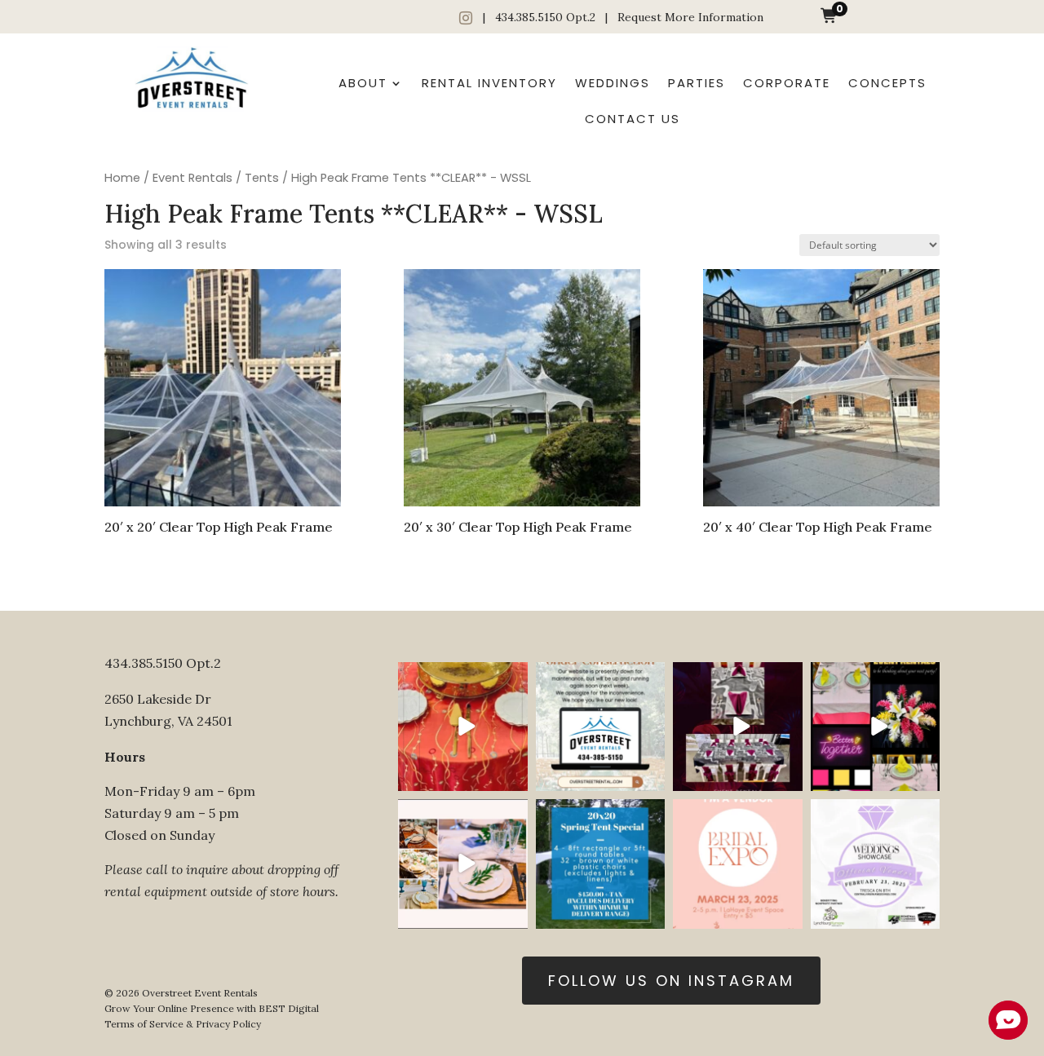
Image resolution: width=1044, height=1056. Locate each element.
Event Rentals (192, 178)
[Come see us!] (875, 863)
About (362, 82)
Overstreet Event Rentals (200, 993)
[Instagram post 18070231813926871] (600, 726)
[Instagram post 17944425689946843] (737, 863)
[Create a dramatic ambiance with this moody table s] (737, 726)
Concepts (887, 82)
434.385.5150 (529, 17)
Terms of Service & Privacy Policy (182, 1024)
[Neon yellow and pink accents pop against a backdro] (875, 726)
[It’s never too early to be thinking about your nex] (462, 863)
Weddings (612, 82)
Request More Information (690, 17)
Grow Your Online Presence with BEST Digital (211, 1008)
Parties (696, 82)
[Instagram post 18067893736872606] (600, 863)
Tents (262, 178)
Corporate (786, 82)
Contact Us (632, 118)
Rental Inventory (489, 82)
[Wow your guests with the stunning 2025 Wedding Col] (462, 726)
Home (122, 178)
